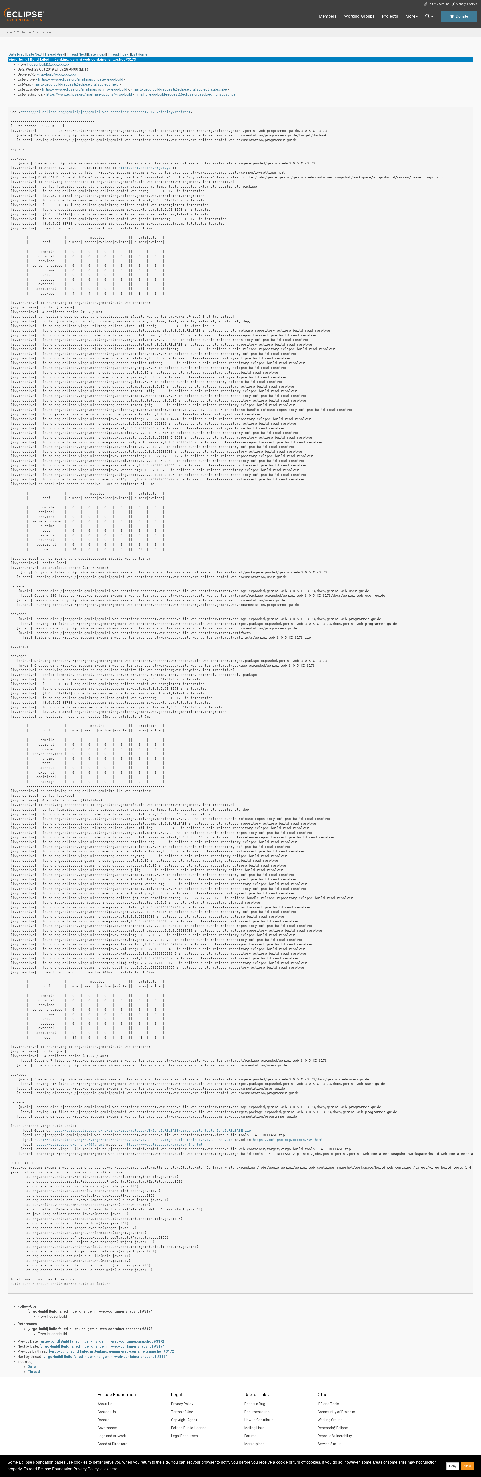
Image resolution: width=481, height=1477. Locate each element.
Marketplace (254, 1444)
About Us (105, 1404)
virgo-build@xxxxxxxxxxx (56, 74)
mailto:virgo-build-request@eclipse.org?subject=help (76, 84)
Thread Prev (54, 54)
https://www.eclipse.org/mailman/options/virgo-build (89, 94)
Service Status (330, 1444)
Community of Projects (336, 1412)
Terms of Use (182, 1412)
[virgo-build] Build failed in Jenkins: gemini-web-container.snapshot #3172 (90, 1329)
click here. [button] (109, 1469)
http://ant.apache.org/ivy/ (144, 168)
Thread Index (117, 54)
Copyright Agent (184, 1420)
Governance (107, 1428)
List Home (139, 54)
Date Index (96, 54)
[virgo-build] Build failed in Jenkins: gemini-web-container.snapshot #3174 (90, 1311)
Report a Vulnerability (335, 1436)
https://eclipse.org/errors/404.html (288, 1140)
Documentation (257, 1412)
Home (8, 32)
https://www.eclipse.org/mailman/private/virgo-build (80, 79)
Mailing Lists (254, 1428)
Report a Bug (254, 1404)
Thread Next (76, 54)
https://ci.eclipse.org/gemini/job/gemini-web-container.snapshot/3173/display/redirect (105, 112)
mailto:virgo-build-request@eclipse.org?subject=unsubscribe (186, 94)
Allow (467, 1466)
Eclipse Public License (188, 1428)
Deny (452, 1466)
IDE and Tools (328, 1404)
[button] (429, 16)
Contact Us (107, 1412)
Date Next (34, 54)
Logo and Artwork (112, 1436)
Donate (461, 16)
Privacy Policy (182, 1404)
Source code (43, 32)
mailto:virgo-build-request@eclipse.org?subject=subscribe (180, 89)
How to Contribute (259, 1420)
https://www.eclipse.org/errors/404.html (164, 1144)
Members (328, 16)
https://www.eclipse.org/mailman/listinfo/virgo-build (84, 89)
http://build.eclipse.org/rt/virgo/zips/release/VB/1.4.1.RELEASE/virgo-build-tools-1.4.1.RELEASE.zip (151, 1130)
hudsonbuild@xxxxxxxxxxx (48, 64)
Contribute (24, 32)
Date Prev (16, 54)
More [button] (410, 16)
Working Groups (359, 16)
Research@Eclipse (333, 1428)
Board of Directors (112, 1444)
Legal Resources (184, 1436)
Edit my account (438, 4)
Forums (250, 1436)
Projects (390, 16)
